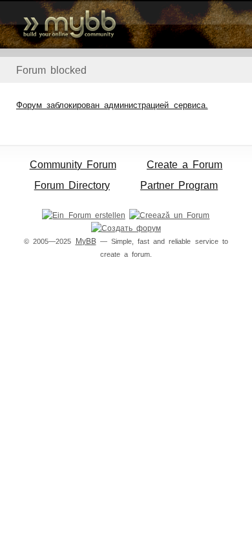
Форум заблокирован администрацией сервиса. (112, 105)
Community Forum (73, 164)
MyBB (86, 241)
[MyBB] (126, 24)
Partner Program (179, 185)
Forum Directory (72, 185)
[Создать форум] (126, 228)
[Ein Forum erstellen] (83, 215)
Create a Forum (184, 164)
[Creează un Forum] (169, 215)
